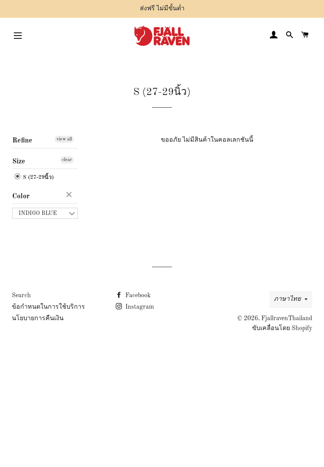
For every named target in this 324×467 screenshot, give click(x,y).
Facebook (137, 295)
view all (64, 139)
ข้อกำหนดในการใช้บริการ (48, 307)
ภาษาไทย (287, 299)
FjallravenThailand (286, 318)
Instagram (139, 307)
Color (21, 196)
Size (18, 161)
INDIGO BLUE (38, 213)
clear (67, 160)
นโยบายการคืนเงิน (38, 318)
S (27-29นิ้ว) (37, 177)
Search (21, 295)
